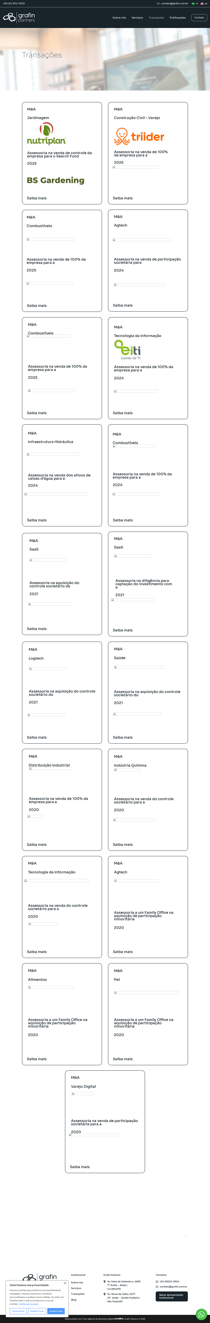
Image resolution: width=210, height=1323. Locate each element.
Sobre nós (119, 17)
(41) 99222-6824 (169, 1281)
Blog (73, 1299)
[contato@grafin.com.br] (158, 3)
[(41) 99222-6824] (157, 1281)
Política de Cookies (28, 1304)
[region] (37, 1298)
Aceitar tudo (56, 1311)
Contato (199, 17)
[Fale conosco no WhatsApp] (201, 1314)
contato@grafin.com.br (174, 3)
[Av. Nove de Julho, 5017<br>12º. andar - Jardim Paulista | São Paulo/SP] (104, 1294)
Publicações (178, 17)
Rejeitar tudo (37, 1311)
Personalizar (18, 1311)
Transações (156, 17)
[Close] (65, 1283)
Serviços (137, 17)
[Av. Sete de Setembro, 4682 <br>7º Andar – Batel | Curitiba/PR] (104, 1281)
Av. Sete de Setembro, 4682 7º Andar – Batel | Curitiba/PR (124, 1285)
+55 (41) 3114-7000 (14, 3)
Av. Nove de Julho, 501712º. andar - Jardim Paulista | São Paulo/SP (123, 1298)
